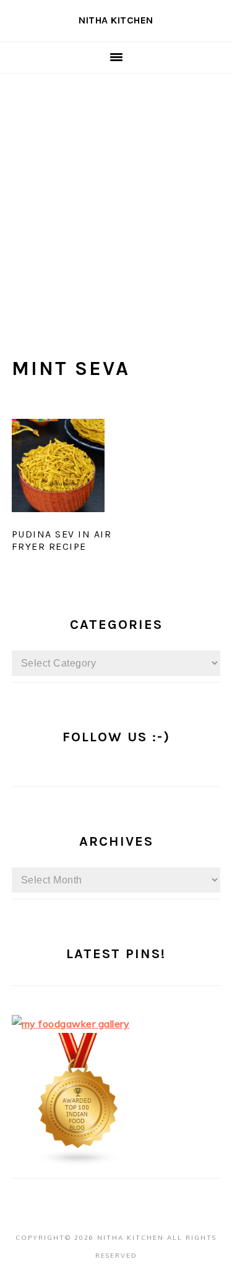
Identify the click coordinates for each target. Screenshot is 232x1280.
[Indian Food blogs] (78, 1162)
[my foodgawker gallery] (71, 1023)
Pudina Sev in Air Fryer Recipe (62, 540)
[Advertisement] (116, 195)
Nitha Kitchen (116, 20)
